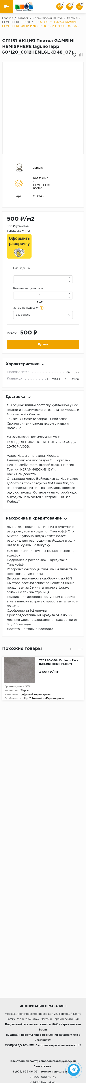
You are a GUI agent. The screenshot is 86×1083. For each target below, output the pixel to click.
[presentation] (71, 649)
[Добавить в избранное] (74, 55)
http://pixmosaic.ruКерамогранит (43, 698)
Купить (43, 344)
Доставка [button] (15, 397)
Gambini (38, 168)
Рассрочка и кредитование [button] (34, 518)
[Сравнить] (81, 55)
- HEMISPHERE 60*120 (42, 185)
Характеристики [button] (22, 364)
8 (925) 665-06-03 (24, 1072)
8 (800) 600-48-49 (43, 1077)
